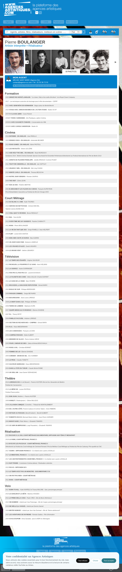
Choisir (95, 561)
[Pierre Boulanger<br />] (15, 73)
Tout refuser (82, 561)
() (35, 80)
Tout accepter (109, 561)
